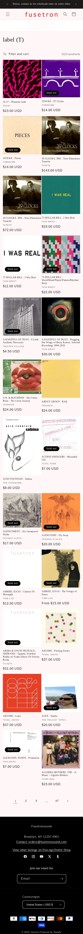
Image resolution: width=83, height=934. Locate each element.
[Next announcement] (76, 4)
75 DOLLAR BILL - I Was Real (58, 217)
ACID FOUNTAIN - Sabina (17, 479)
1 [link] (15, 801)
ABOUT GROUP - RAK (54, 401)
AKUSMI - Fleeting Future (56, 650)
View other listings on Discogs (33, 850)
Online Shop (62, 850)
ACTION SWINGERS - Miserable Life (59, 458)
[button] (7, 14)
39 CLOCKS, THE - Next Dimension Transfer (61, 160)
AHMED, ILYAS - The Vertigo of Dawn (59, 593)
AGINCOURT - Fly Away (55, 535)
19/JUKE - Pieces (12, 158)
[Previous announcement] (7, 4)
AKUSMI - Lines (12, 716)
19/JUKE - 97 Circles (53, 101)
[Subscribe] (62, 878)
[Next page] (67, 801)
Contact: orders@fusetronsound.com (41, 841)
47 (57, 800)
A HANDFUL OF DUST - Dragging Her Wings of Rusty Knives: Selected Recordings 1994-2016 (61, 342)
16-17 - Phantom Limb (14, 102)
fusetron (35, 932)
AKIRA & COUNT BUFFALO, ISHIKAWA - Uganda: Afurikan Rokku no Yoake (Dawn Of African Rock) (21, 655)
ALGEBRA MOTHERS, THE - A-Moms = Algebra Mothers (59, 774)
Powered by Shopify (50, 932)
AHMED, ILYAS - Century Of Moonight (19, 593)
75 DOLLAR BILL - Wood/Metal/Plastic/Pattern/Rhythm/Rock (60, 280)
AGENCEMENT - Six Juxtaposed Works (20, 533)
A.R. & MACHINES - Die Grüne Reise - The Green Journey (20, 399)
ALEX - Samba (49, 716)
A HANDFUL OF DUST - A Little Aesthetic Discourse (21, 341)
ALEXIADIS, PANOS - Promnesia (21, 758)
